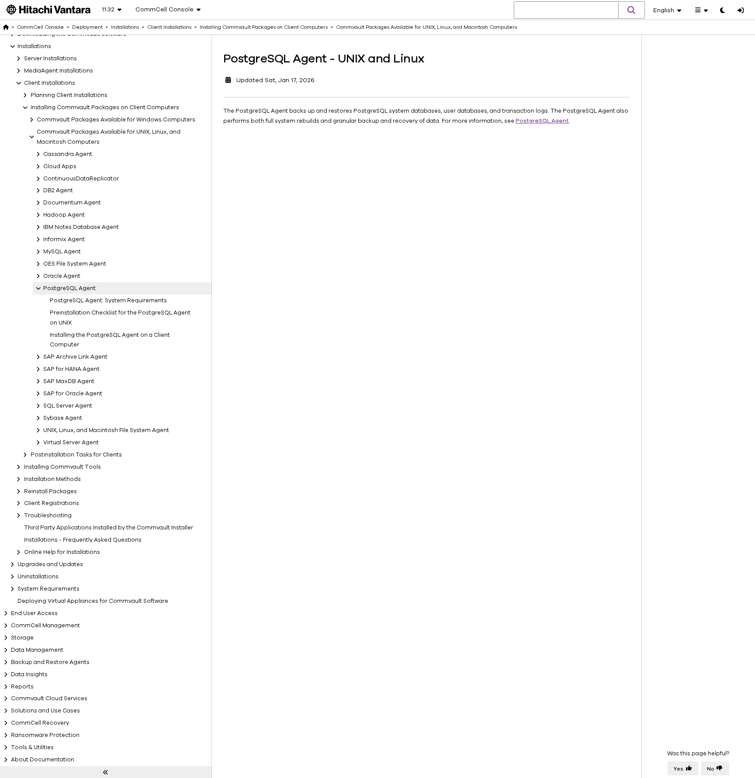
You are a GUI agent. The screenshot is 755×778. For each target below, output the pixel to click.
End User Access (34, 613)
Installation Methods (52, 479)
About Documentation (42, 760)
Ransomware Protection (45, 735)
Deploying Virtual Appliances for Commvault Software (92, 601)
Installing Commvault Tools (62, 467)
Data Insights (29, 674)
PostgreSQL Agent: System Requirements (108, 300)
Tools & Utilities (32, 747)
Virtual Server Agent (71, 442)
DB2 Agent (58, 190)
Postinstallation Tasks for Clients (76, 455)
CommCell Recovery (40, 723)
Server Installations (50, 58)
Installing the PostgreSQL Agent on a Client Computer (110, 340)
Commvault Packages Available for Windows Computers (116, 120)
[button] (632, 10)
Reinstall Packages (50, 491)
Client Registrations (51, 503)
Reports (22, 687)
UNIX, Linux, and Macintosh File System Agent (106, 430)
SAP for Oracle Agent (72, 394)
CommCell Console (40, 27)
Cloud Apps (59, 166)
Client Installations (49, 83)
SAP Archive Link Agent (75, 357)
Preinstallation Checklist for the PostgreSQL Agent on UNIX (120, 318)
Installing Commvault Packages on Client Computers (105, 107)
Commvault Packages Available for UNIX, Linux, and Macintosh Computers (108, 137)
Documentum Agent (72, 203)
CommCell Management (45, 625)
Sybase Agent (62, 418)
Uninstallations (38, 577)
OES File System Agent (74, 264)
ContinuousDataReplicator (81, 179)
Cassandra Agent (67, 154)
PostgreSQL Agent (69, 288)
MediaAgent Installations (58, 71)
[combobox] (566, 10)
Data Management (37, 650)
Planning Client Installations (69, 95)
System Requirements (48, 589)
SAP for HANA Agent (71, 369)
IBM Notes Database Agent (81, 227)
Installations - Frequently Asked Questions (83, 540)
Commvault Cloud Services (49, 698)
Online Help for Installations (62, 552)
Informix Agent (64, 239)
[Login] (740, 11)
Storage (22, 638)
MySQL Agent (62, 252)
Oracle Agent (61, 276)
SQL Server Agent (67, 406)
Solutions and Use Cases (45, 711)
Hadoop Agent (64, 215)
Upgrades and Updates (50, 564)
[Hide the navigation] (105, 772)
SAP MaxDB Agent (68, 381)
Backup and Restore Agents (50, 662)
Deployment (87, 27)
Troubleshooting (48, 515)
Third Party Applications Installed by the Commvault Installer (108, 528)
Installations (34, 46)
